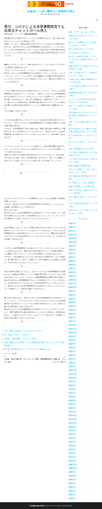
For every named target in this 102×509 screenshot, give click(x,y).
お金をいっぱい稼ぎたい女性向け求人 (51, 11)
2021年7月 (72, 434)
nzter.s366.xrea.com (31, 34)
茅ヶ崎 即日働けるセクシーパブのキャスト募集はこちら (27, 349)
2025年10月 (73, 242)
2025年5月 (72, 261)
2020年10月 (73, 468)
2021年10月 (73, 423)
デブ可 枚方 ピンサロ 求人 (79, 53)
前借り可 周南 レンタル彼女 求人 (82, 186)
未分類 (14, 354)
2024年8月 (72, 295)
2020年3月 (72, 494)
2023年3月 (72, 359)
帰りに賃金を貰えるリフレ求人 (81, 49)
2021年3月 (72, 449)
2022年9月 (72, 381)
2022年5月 (72, 396)
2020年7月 (72, 479)
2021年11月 (73, 419)
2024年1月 (72, 321)
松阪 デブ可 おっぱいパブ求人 (82, 32)
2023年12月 (73, 325)
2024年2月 (72, 317)
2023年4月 (72, 355)
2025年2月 (72, 272)
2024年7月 (72, 298)
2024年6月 (72, 302)
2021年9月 (72, 427)
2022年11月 (73, 374)
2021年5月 (72, 442)
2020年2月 (72, 498)
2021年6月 (72, 438)
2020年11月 (73, 464)
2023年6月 (72, 347)
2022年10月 (73, 377)
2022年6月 (72, 393)
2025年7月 (72, 253)
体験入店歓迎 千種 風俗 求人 (80, 165)
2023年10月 (73, 332)
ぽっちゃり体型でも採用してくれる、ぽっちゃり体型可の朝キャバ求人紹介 (83, 59)
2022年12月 (73, 370)
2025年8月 (72, 249)
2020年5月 (72, 487)
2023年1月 (72, 366)
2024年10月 (73, 287)
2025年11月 (73, 238)
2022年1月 (72, 411)
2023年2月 (72, 362)
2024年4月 (72, 310)
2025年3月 (72, 268)
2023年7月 (72, 344)
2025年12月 (73, 234)
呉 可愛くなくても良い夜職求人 (82, 182)
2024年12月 (73, 280)
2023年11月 (73, 329)
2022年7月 (72, 389)
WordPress (48, 505)
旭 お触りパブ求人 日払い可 (16, 334)
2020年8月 (72, 476)
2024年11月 (73, 283)
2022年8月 (72, 385)
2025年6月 (72, 257)
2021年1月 (72, 457)
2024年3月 (72, 313)
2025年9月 (72, 246)
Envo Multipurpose (65, 505)
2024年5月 (72, 306)
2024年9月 (72, 291)
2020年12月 (73, 460)
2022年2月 (72, 408)
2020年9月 (72, 472)
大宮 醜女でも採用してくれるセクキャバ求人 (23, 331)
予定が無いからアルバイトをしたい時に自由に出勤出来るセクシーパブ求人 (83, 115)
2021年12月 (73, 415)
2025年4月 (72, 264)
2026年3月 (72, 223)
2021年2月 (72, 453)
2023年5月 (72, 351)
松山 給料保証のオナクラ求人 (81, 148)
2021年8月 (72, 430)
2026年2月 (72, 227)
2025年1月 (72, 276)
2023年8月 (72, 340)
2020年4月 (72, 491)
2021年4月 (72, 445)
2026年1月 (72, 231)
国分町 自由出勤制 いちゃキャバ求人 (20, 338)
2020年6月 (72, 483)
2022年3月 (72, 404)
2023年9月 (72, 336)
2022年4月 (72, 400)
